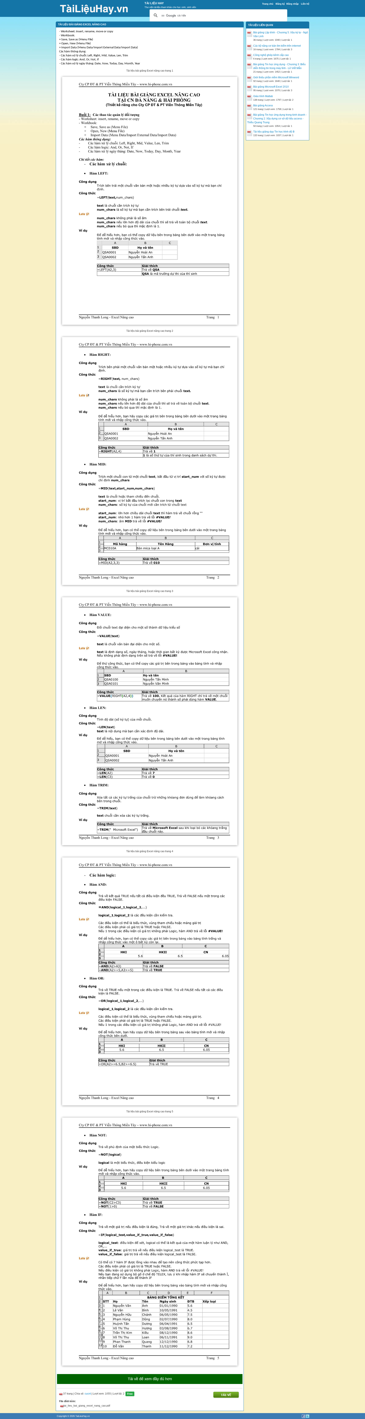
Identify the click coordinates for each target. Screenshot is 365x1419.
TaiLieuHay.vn (82, 1416)
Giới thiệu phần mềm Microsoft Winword (276, 77)
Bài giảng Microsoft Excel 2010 (271, 86)
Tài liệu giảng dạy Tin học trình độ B (273, 131)
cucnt (88, 1393)
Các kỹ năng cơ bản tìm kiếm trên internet (277, 45)
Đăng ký (280, 4)
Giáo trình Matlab (263, 96)
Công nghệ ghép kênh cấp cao (271, 55)
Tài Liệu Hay (154, 3)
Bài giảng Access (263, 105)
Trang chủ (267, 4)
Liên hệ (305, 4)
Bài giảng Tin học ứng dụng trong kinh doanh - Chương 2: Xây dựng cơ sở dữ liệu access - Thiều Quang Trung (277, 118)
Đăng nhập (292, 4)
